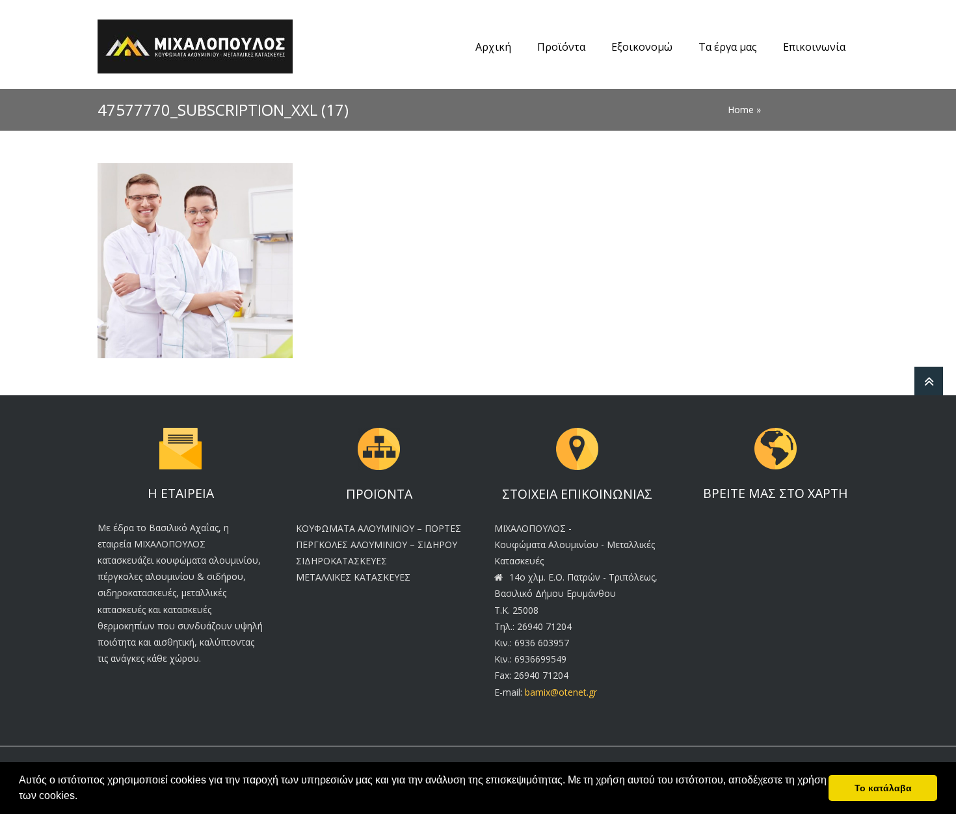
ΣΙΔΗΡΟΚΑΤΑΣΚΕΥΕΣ (341, 561)
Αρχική (493, 47)
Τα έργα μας (727, 47)
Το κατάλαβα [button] (883, 788)
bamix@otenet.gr (561, 692)
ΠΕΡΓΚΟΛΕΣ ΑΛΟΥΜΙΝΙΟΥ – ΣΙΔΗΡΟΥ (376, 544)
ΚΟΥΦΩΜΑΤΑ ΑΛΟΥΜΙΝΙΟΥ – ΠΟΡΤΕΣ (378, 528)
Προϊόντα (561, 47)
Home (741, 109)
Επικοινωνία (814, 47)
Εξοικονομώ (641, 47)
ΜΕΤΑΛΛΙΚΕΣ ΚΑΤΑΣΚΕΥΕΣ (353, 577)
